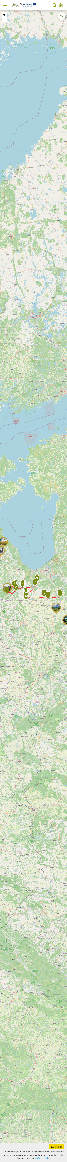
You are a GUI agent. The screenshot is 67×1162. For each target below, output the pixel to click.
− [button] (4, 19)
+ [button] (4, 15)
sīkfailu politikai (42, 1158)
